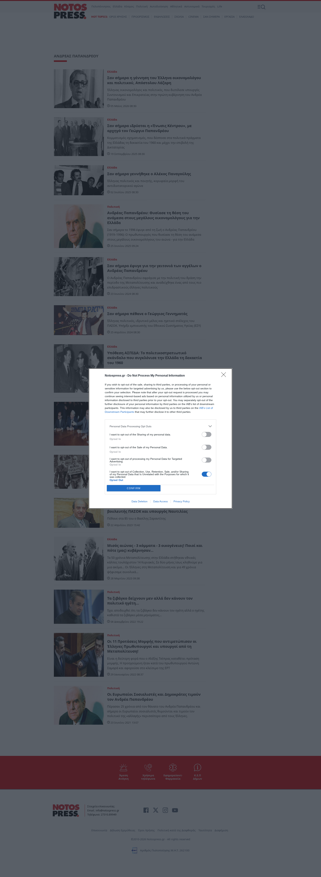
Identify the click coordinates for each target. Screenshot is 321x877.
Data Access (160, 501)
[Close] (224, 375)
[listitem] (160, 426)
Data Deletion (139, 501)
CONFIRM (134, 488)
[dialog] (160, 438)
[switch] (206, 434)
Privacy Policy (182, 501)
